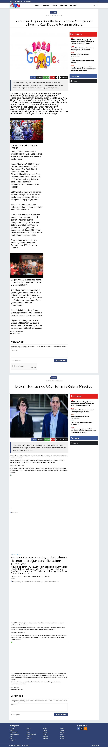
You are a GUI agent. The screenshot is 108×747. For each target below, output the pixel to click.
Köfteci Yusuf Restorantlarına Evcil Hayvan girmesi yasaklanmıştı (82, 49)
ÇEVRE (11, 736)
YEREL (11, 738)
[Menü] (94, 5)
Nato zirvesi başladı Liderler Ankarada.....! (80, 55)
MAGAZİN (45, 738)
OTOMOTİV (62, 738)
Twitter (75, 81)
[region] (39, 534)
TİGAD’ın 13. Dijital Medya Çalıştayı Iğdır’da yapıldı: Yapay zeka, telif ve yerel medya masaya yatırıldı (82, 41)
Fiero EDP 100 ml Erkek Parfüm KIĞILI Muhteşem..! (82, 61)
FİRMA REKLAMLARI (14, 734)
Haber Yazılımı (95, 745)
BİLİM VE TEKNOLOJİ (31, 734)
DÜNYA (54, 5)
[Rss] (85, 729)
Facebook (75, 76)
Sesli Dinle (64, 77)
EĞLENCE (53, 12)
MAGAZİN (62, 732)
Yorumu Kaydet (60, 360)
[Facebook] (78, 729)
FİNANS (45, 730)
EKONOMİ (73, 5)
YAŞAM (61, 734)
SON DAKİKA (19, 1)
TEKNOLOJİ (12, 740)
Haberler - (14, 555)
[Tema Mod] (97, 5)
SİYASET (62, 730)
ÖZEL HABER (29, 738)
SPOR (28, 730)
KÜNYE (11, 1)
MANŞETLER (28, 1)
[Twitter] (81, 729)
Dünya (19, 555)
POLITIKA (62, 736)
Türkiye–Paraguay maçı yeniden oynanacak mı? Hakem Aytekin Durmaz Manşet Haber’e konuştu (83, 68)
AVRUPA (46, 5)
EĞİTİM (44, 734)
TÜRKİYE (37, 5)
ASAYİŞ (28, 736)
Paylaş (33, 77)
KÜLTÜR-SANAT (13, 732)
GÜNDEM (63, 5)
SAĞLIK (28, 732)
